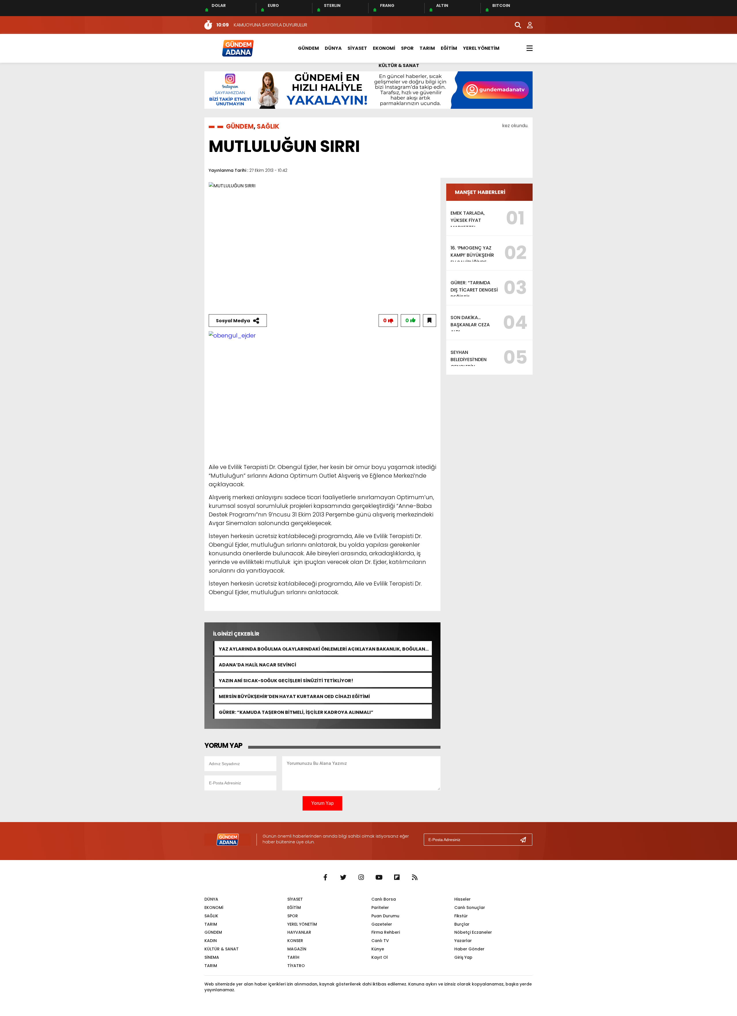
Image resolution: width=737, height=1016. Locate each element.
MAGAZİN (296, 949)
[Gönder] (525, 840)
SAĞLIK (268, 126)
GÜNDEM (308, 48)
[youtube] (379, 878)
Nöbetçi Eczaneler (473, 932)
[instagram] (361, 878)
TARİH (293, 957)
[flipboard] (397, 878)
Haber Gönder (469, 949)
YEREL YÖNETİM (481, 48)
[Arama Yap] (515, 25)
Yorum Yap (322, 803)
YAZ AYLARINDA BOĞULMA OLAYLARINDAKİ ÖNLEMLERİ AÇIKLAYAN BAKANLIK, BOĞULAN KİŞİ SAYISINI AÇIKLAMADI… (322, 648)
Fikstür (461, 916)
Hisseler (462, 899)
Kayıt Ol (379, 957)
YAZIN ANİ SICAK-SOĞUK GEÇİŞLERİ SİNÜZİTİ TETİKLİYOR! (286, 680)
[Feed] (415, 878)
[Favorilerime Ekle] (429, 320)
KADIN (210, 940)
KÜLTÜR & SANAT (399, 65)
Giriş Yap (463, 957)
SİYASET (357, 48)
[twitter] (343, 878)
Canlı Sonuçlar (469, 907)
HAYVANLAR (299, 932)
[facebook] (325, 878)
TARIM (427, 48)
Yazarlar (463, 940)
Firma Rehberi (385, 932)
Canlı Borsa (383, 899)
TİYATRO (296, 966)
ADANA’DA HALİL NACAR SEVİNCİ (257, 664)
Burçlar (462, 924)
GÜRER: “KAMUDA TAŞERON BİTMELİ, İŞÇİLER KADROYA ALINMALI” (296, 711)
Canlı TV (380, 940)
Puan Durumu (385, 916)
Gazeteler (381, 924)
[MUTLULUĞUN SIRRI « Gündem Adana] (237, 48)
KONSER (295, 940)
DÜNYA (333, 48)
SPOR (407, 48)
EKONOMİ (384, 48)
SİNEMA (211, 957)
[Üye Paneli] (527, 25)
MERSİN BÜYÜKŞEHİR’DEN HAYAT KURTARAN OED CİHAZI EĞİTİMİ (294, 696)
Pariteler (380, 907)
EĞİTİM (449, 48)
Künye (377, 949)
